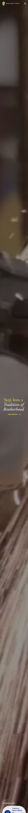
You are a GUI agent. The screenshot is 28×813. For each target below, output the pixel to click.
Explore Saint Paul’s (13, 414)
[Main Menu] (25, 3)
